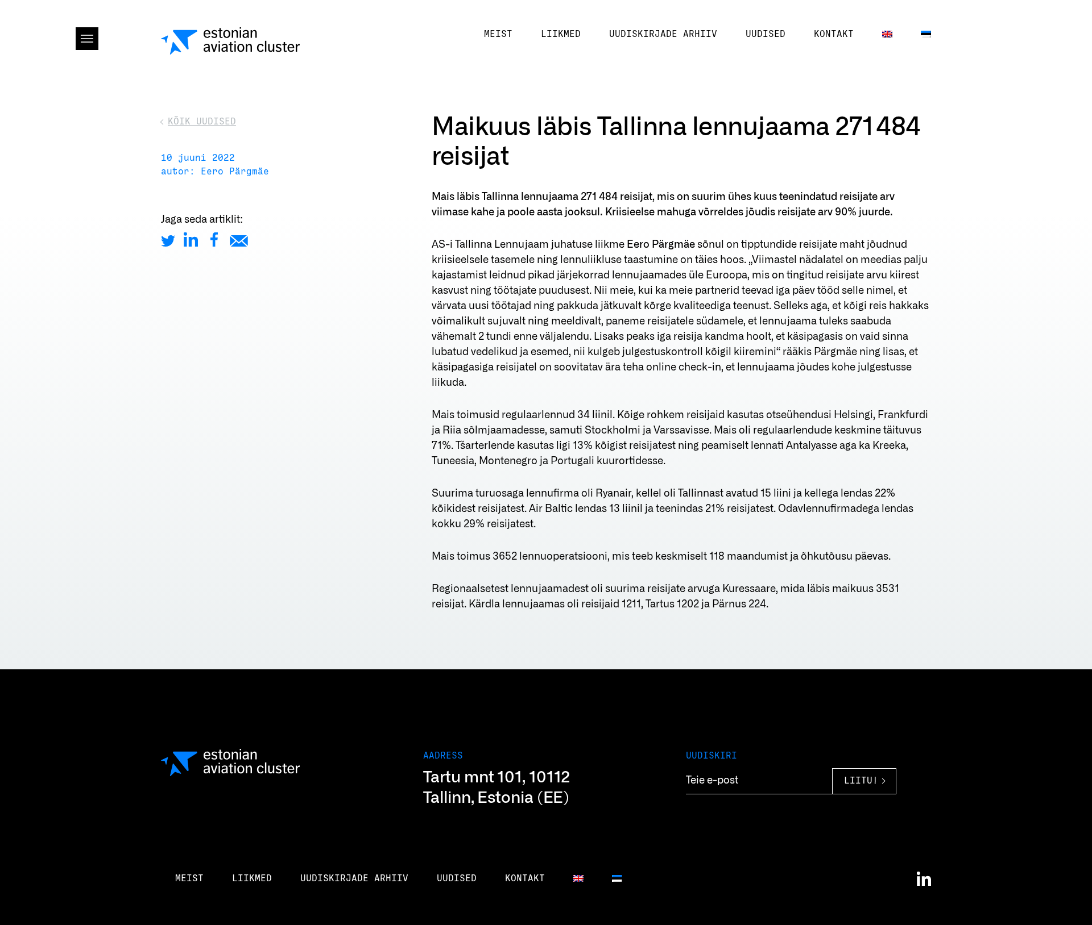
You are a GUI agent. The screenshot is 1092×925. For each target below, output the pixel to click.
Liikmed (561, 34)
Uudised (765, 34)
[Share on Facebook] (214, 239)
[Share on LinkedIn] (191, 239)
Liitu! (861, 781)
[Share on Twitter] (168, 239)
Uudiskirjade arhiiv (663, 34)
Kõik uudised (202, 121)
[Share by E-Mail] (239, 239)
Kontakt (834, 34)
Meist (498, 34)
